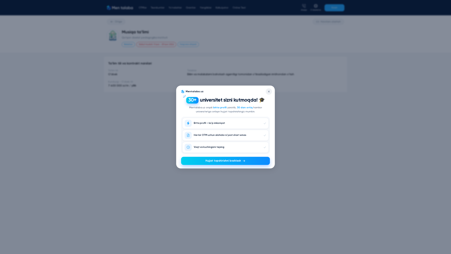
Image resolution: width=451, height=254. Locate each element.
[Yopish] (269, 91)
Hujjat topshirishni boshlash (223, 160)
